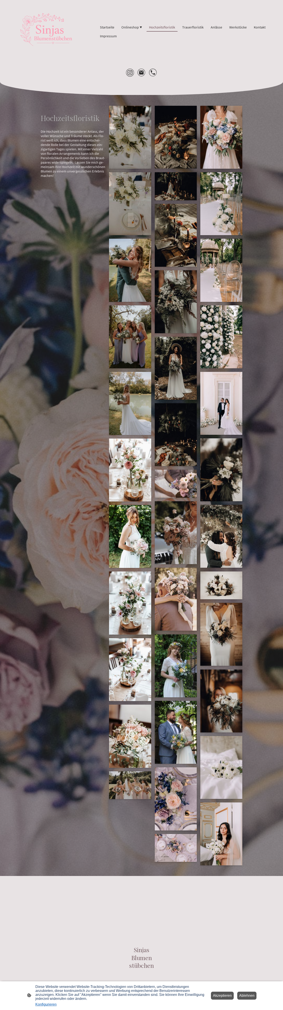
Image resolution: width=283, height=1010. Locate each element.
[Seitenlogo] (47, 31)
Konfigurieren (46, 1004)
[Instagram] (130, 73)
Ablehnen (246, 995)
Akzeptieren (222, 995)
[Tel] (153, 73)
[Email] (141, 73)
